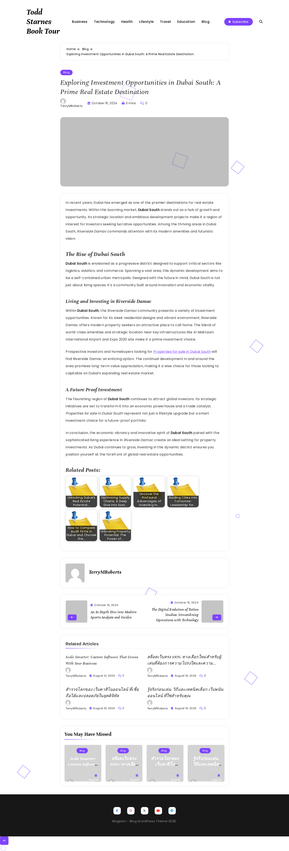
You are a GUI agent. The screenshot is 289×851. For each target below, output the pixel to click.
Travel (165, 21)
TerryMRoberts (71, 106)
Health (127, 21)
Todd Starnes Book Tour (43, 21)
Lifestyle (146, 21)
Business (79, 21)
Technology (104, 21)
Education (186, 21)
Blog (205, 21)
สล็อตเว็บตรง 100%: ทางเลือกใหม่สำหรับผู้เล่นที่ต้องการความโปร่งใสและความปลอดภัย (184, 663)
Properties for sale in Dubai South (182, 351)
